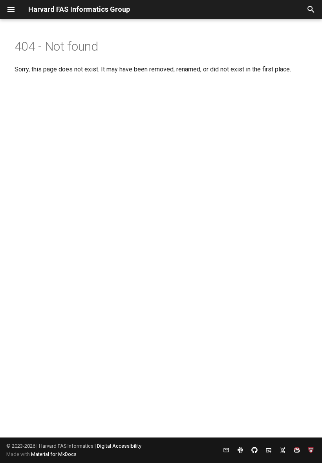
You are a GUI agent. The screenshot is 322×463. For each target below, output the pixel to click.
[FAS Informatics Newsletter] (268, 450)
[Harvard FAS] (311, 450)
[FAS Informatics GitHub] (254, 450)
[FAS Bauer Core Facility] (282, 450)
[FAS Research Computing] (297, 450)
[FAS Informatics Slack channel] (240, 450)
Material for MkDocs (54, 454)
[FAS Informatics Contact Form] (226, 450)
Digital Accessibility (119, 446)
